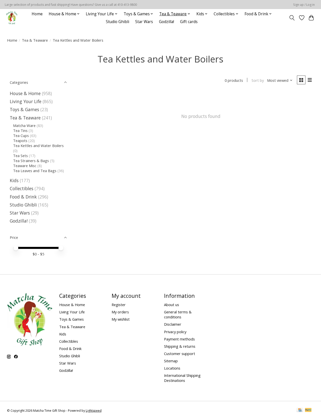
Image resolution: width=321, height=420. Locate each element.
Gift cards (189, 21)
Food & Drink (23, 197)
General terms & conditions (178, 314)
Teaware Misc (24, 165)
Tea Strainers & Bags (31, 160)
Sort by (258, 80)
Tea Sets (20, 155)
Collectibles (21, 188)
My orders (120, 311)
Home (37, 14)
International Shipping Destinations (182, 378)
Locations (172, 368)
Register (119, 304)
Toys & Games (24, 109)
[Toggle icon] (291, 17)
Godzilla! (166, 21)
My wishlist (121, 319)
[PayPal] (308, 410)
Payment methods (179, 338)
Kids (14, 180)
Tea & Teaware (35, 40)
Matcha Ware (24, 125)
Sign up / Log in (304, 5)
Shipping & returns (179, 346)
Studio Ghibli (117, 21)
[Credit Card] (300, 410)
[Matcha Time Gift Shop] (12, 18)
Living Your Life (25, 101)
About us (171, 304)
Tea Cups (21, 135)
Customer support (179, 353)
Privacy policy (175, 331)
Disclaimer (172, 324)
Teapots (20, 140)
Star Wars (144, 21)
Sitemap (171, 360)
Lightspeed (94, 410)
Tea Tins (20, 130)
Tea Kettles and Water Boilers (38, 145)
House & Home (25, 93)
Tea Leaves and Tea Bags (34, 170)
